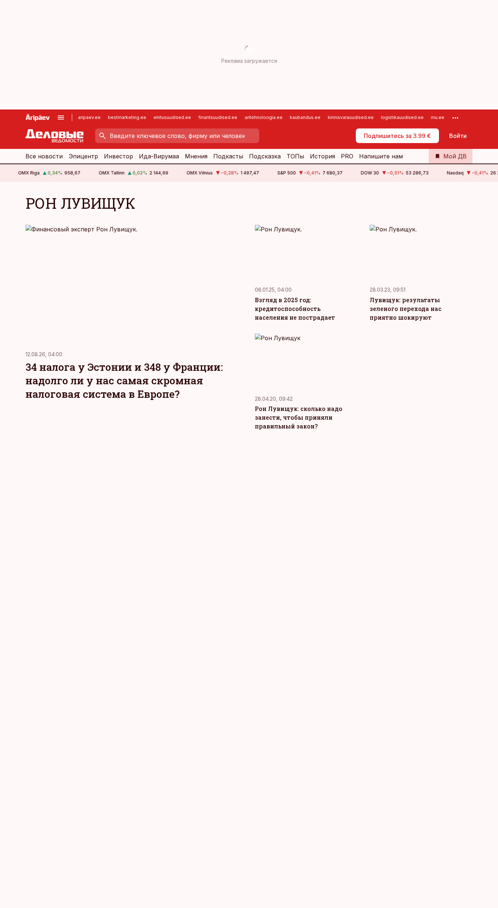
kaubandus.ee (305, 117)
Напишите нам (381, 156)
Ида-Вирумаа (159, 156)
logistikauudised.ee (402, 117)
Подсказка (265, 156)
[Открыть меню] (61, 117)
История (322, 156)
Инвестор (118, 156)
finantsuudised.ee (217, 117)
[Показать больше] (455, 117)
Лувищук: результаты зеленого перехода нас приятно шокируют (405, 308)
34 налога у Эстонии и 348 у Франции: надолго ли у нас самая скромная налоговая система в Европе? (124, 380)
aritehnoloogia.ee (264, 117)
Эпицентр (83, 156)
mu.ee (437, 117)
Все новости (44, 156)
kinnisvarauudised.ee (351, 117)
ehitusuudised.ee (172, 117)
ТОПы (295, 156)
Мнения (196, 156)
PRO (347, 156)
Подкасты (228, 156)
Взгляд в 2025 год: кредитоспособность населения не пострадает (295, 308)
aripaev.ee (89, 117)
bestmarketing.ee (127, 117)
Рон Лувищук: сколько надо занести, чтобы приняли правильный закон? (298, 417)
